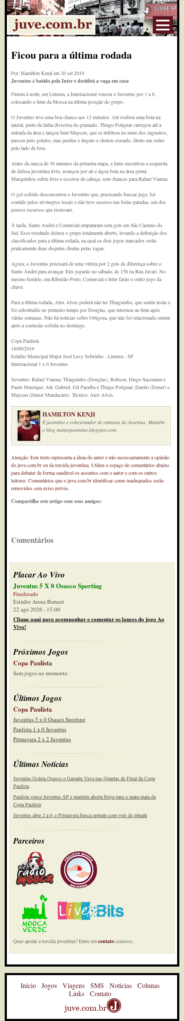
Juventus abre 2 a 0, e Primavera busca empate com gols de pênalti (80, 814)
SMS (97, 985)
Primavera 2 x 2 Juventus (42, 739)
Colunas (148, 985)
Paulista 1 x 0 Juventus (39, 729)
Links (76, 993)
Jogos (49, 985)
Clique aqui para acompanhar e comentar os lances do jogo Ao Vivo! (88, 623)
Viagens (73, 985)
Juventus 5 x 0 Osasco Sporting (49, 719)
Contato (100, 993)
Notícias (121, 985)
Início (28, 985)
